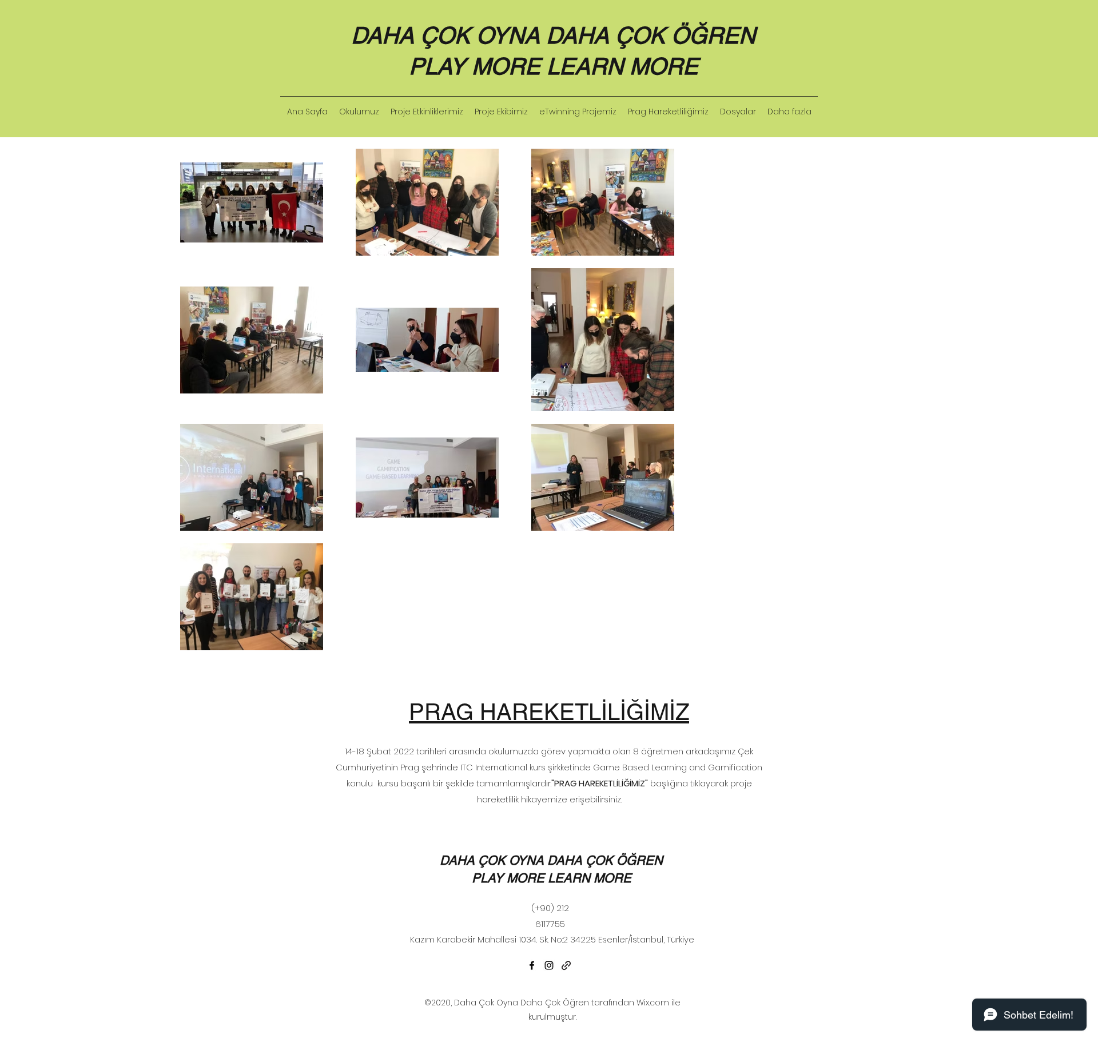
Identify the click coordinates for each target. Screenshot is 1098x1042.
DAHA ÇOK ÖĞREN (650, 35)
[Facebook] (532, 965)
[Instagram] (549, 965)
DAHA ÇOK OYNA (448, 35)
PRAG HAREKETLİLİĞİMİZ (549, 712)
